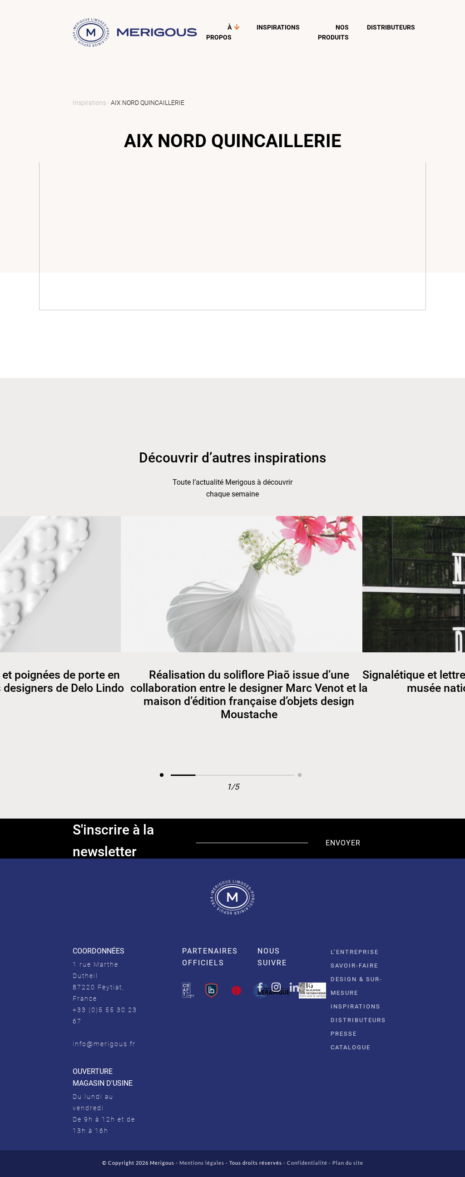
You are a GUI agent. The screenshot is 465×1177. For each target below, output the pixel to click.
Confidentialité (307, 1163)
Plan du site (347, 1163)
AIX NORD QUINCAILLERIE (147, 102)
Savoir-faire (354, 965)
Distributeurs (391, 27)
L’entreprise (355, 952)
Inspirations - (92, 102)
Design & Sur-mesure (356, 986)
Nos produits (333, 32)
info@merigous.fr (104, 1044)
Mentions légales (201, 1163)
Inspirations (278, 27)
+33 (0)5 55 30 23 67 (105, 1015)
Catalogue (351, 1047)
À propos (219, 32)
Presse (344, 1033)
